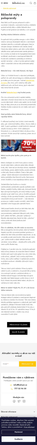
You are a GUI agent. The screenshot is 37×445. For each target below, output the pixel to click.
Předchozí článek (18, 325)
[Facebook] (14, 401)
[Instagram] (24, 401)
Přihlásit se (27, 364)
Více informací (29, 427)
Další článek (18, 332)
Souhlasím (19, 439)
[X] (19, 401)
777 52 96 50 (20, 388)
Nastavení (19, 432)
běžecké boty (12, 92)
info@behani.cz (20, 385)
